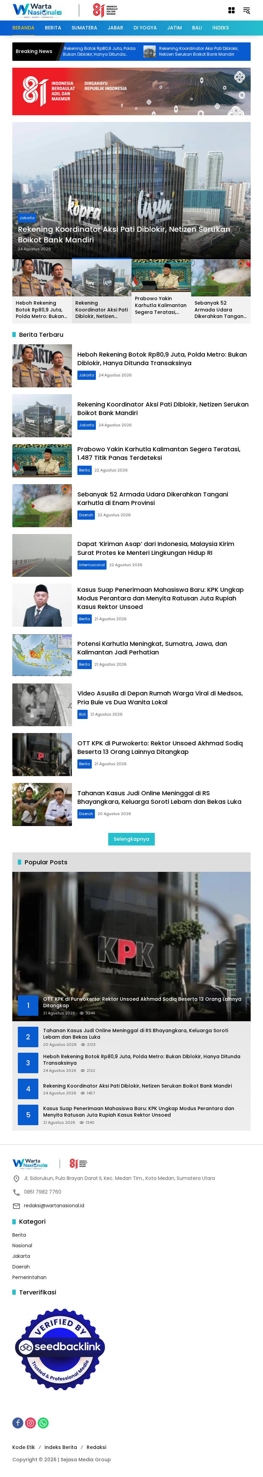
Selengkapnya (131, 839)
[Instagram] (30, 1423)
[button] (246, 10)
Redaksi (96, 1447)
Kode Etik (23, 1447)
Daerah (86, 515)
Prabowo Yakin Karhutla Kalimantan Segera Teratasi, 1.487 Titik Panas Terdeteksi (161, 305)
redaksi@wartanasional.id (54, 1205)
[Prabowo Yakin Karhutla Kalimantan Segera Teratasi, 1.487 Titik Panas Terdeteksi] (229, 51)
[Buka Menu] (231, 10)
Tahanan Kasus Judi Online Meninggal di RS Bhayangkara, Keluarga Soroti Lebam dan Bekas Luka (159, 797)
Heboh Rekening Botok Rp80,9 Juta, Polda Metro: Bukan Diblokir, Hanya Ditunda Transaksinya (63, 51)
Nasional (22, 1245)
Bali (82, 714)
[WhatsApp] (43, 1423)
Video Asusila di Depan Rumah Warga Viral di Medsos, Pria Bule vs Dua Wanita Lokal (160, 697)
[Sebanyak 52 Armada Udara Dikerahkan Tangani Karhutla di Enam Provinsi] (42, 505)
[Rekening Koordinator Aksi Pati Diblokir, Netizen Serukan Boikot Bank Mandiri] (120, 51)
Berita (84, 470)
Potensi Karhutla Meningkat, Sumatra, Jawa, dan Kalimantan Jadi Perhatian (152, 647)
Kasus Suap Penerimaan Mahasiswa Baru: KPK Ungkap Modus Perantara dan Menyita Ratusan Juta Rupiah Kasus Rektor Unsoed (160, 598)
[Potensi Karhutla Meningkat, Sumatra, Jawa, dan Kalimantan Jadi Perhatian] (42, 655)
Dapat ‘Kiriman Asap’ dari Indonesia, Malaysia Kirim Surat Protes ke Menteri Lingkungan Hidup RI (155, 548)
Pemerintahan (29, 1277)
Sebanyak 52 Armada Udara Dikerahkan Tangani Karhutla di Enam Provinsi (220, 310)
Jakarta (27, 218)
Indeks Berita (61, 1447)
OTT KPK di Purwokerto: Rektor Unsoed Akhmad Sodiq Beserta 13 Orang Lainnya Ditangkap (160, 747)
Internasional (92, 565)
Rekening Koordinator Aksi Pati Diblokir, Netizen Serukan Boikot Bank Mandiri (169, 51)
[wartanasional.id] (72, 9)
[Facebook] (17, 1423)
